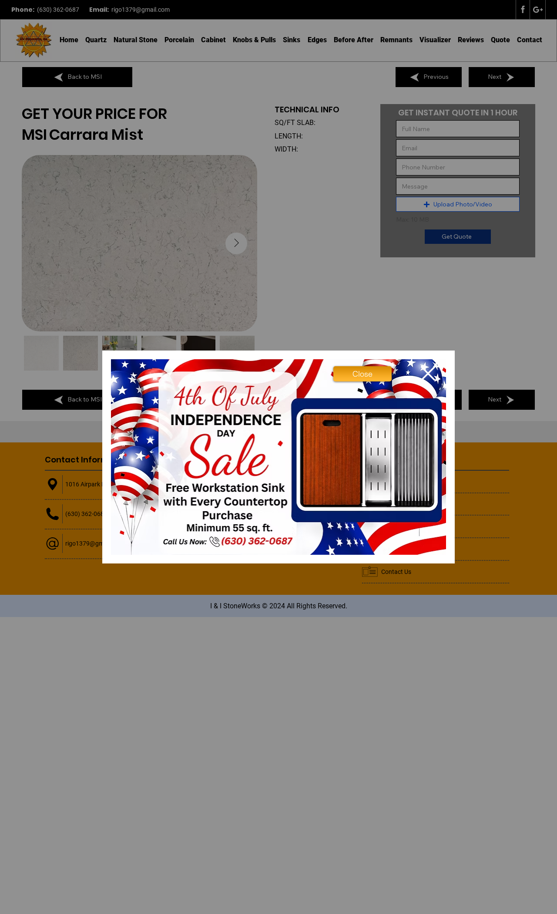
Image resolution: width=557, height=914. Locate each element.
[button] (362, 373)
